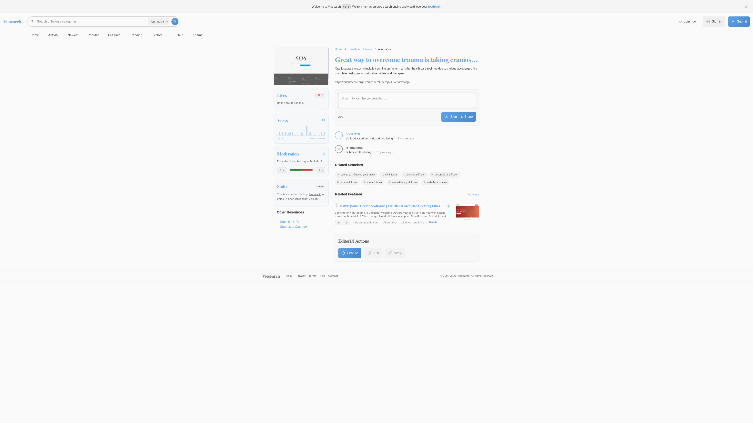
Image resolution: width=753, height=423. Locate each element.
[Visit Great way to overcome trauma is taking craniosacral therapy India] (301, 66)
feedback (434, 6)
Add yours (473, 194)
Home (338, 49)
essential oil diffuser (446, 174)
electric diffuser (416, 174)
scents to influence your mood (358, 174)
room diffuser (374, 182)
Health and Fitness (360, 49)
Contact (333, 275)
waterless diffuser (437, 182)
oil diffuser (391, 174)
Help (322, 275)
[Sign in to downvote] (346, 222)
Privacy (301, 275)
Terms (312, 275)
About (289, 275)
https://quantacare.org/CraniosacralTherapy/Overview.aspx (372, 82)
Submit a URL (290, 221)
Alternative (390, 222)
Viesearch (12, 21)
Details (433, 222)
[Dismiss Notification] (746, 6)
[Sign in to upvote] (338, 222)
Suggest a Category (294, 226)
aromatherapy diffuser (404, 182)
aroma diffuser (349, 182)
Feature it (315, 194)
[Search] (174, 21)
